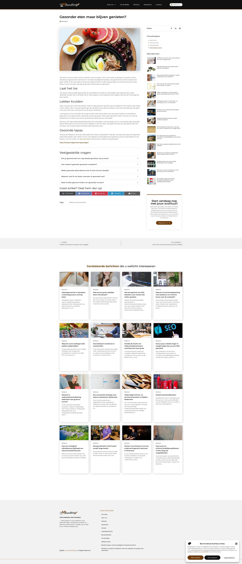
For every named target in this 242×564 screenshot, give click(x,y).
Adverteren (148, 4)
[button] (236, 544)
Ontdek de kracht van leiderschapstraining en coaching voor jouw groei (134, 346)
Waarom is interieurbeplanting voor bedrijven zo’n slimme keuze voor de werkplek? (168, 295)
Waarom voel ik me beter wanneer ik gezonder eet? (100, 176)
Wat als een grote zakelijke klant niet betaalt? (168, 144)
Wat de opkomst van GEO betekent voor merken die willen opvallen (134, 295)
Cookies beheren (229, 557)
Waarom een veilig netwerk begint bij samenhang (168, 110)
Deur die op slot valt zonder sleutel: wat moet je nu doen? (168, 84)
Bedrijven (64, 21)
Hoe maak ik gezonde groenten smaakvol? (100, 164)
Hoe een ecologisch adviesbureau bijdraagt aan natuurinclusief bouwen (72, 448)
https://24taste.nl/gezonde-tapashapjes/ (74, 142)
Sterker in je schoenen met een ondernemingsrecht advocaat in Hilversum (136, 448)
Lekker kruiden (154, 42)
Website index (105, 541)
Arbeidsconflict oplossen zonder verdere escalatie (167, 119)
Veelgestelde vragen (155, 47)
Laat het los (153, 40)
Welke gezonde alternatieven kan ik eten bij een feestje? (100, 170)
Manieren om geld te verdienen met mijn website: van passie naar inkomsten (122, 549)
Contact (159, 4)
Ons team (104, 514)
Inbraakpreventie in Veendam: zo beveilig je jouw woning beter (167, 101)
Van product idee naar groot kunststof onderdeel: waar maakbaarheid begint (166, 180)
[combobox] (176, 4)
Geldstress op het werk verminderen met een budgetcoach (168, 58)
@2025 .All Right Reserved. (75, 550)
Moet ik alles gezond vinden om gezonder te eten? (100, 182)
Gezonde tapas (154, 45)
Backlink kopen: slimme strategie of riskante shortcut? (118, 545)
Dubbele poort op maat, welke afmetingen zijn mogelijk (166, 162)
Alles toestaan (195, 557)
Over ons (110, 4)
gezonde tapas (85, 139)
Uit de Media (124, 4)
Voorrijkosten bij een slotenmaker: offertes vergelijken (167, 67)
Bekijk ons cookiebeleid (201, 552)
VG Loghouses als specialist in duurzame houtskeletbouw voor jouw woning (169, 137)
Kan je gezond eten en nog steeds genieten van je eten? (100, 158)
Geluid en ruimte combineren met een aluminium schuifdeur (168, 170)
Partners (136, 4)
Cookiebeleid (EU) (106, 531)
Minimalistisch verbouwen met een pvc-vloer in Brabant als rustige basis (168, 127)
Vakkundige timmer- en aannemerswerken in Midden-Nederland (136, 397)
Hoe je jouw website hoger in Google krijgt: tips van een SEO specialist (168, 346)
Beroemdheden (106, 535)
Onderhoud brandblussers (166, 395)
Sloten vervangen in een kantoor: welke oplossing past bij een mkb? (168, 93)
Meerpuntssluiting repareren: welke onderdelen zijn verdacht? (168, 75)
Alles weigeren (212, 557)
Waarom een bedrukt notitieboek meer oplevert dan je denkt (167, 153)
